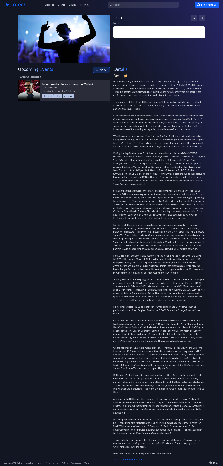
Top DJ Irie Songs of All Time (127, 459)
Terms (39, 463)
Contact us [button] (76, 463)
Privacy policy (52, 463)
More (86, 463)
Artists (65, 463)
